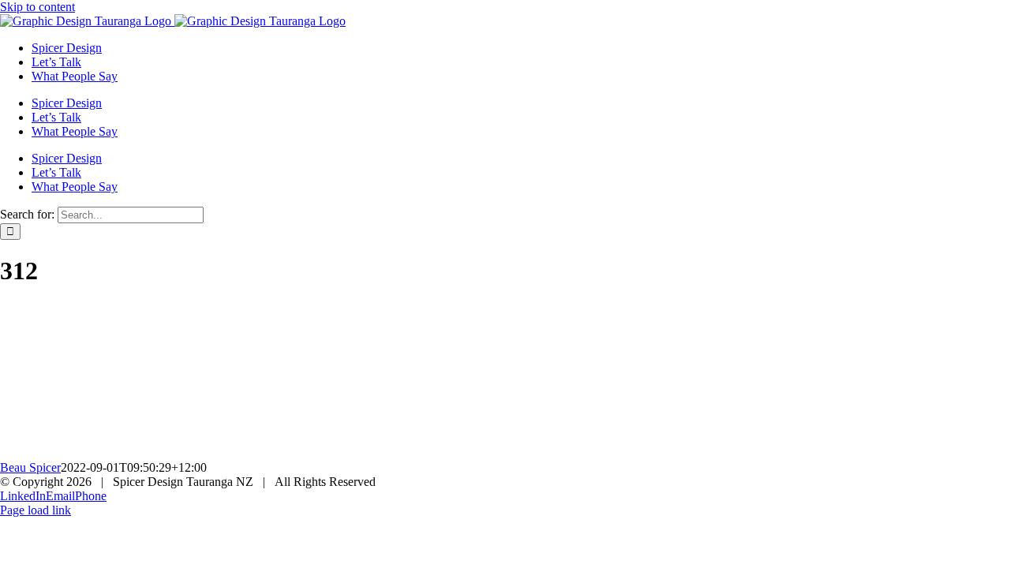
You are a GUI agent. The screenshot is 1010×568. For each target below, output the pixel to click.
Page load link (35, 510)
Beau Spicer (30, 467)
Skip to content (37, 6)
